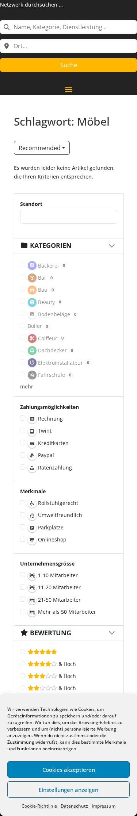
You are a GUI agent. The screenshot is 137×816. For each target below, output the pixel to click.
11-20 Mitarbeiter (59, 587)
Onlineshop (51, 539)
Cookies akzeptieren (68, 769)
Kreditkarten (53, 443)
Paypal (45, 455)
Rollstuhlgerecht (57, 502)
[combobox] (68, 27)
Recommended (40, 148)
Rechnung (50, 418)
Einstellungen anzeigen (68, 789)
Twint (44, 430)
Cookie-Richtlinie (39, 806)
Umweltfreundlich (59, 515)
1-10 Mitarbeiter (57, 575)
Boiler (38, 325)
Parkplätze (50, 527)
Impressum (103, 806)
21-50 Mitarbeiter (59, 599)
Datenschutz (74, 806)
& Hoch (66, 663)
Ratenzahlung (54, 467)
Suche (68, 65)
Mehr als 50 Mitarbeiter (66, 611)
